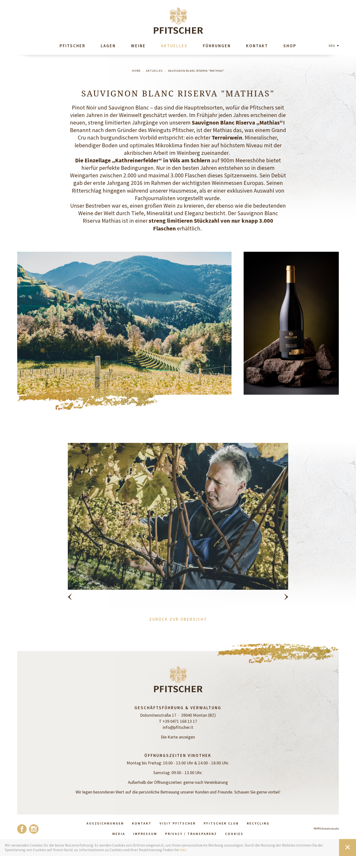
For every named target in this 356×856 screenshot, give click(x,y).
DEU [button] (332, 45)
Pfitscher (72, 45)
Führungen (217, 45)
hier (183, 850)
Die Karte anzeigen (178, 737)
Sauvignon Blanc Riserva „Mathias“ (237, 122)
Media (118, 834)
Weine (138, 45)
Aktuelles (174, 45)
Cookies (234, 834)
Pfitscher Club (221, 823)
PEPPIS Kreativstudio (326, 828)
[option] (178, 524)
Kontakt (257, 45)
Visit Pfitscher (178, 823)
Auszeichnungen (105, 823)
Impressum (145, 834)
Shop (289, 45)
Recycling (258, 823)
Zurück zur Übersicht (178, 619)
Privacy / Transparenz (191, 834)
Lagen (108, 45)
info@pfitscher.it (178, 727)
